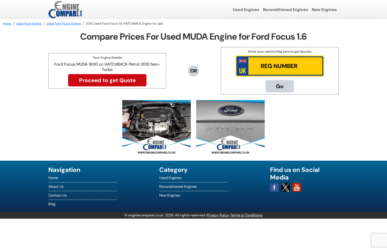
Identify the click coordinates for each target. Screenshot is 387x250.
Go (280, 86)
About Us (56, 186)
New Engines (324, 9)
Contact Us (57, 195)
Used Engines (246, 9)
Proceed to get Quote (107, 80)
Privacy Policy (217, 215)
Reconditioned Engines (285, 9)
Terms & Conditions (246, 215)
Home (53, 177)
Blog (52, 204)
